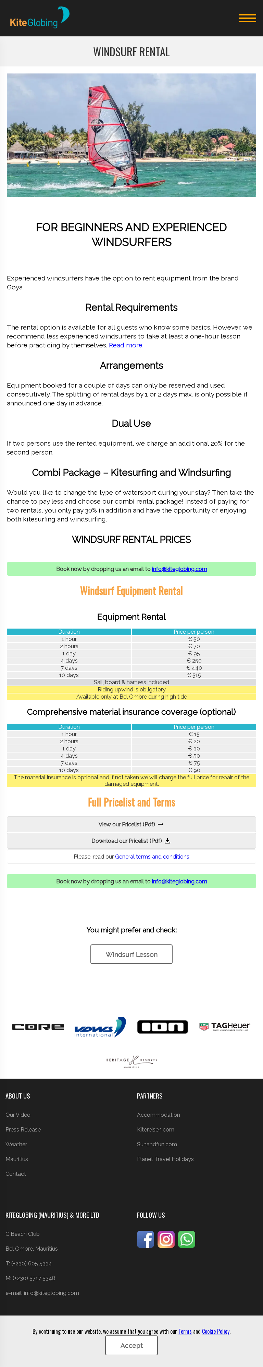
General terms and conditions (152, 856)
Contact (15, 1174)
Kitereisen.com (155, 1129)
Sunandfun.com (157, 1144)
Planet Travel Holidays (165, 1159)
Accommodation (158, 1115)
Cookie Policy (215, 1331)
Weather (16, 1144)
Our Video (17, 1115)
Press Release (23, 1129)
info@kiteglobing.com (179, 569)
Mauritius (16, 1159)
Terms (185, 1331)
